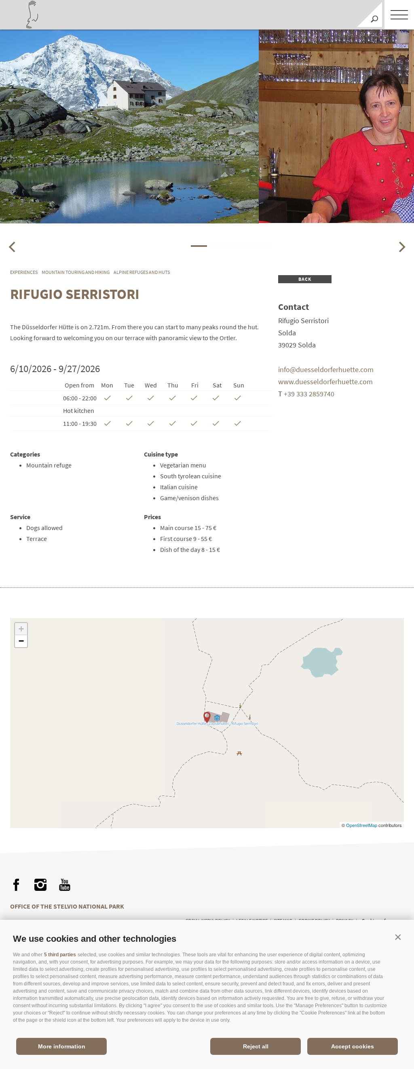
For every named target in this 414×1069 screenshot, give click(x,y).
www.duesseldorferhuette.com (325, 381)
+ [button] (21, 629)
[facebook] (16, 885)
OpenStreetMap (362, 825)
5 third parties (60, 954)
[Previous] (13, 247)
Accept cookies (352, 1046)
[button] (398, 937)
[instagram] (40, 885)
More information (61, 1046)
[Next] (401, 247)
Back (305, 279)
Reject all (255, 1046)
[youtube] (65, 885)
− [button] (21, 641)
